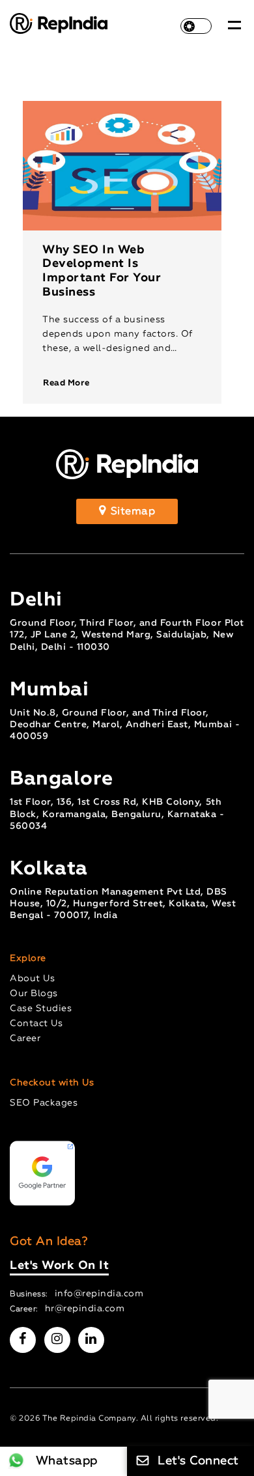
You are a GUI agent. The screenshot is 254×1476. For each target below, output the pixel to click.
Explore (28, 958)
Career (25, 1038)
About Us (32, 978)
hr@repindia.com (85, 1308)
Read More (66, 383)
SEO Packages (44, 1102)
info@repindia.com (99, 1293)
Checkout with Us (52, 1082)
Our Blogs (34, 993)
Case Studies (41, 1008)
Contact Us (36, 1023)
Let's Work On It (59, 1266)
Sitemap (131, 512)
